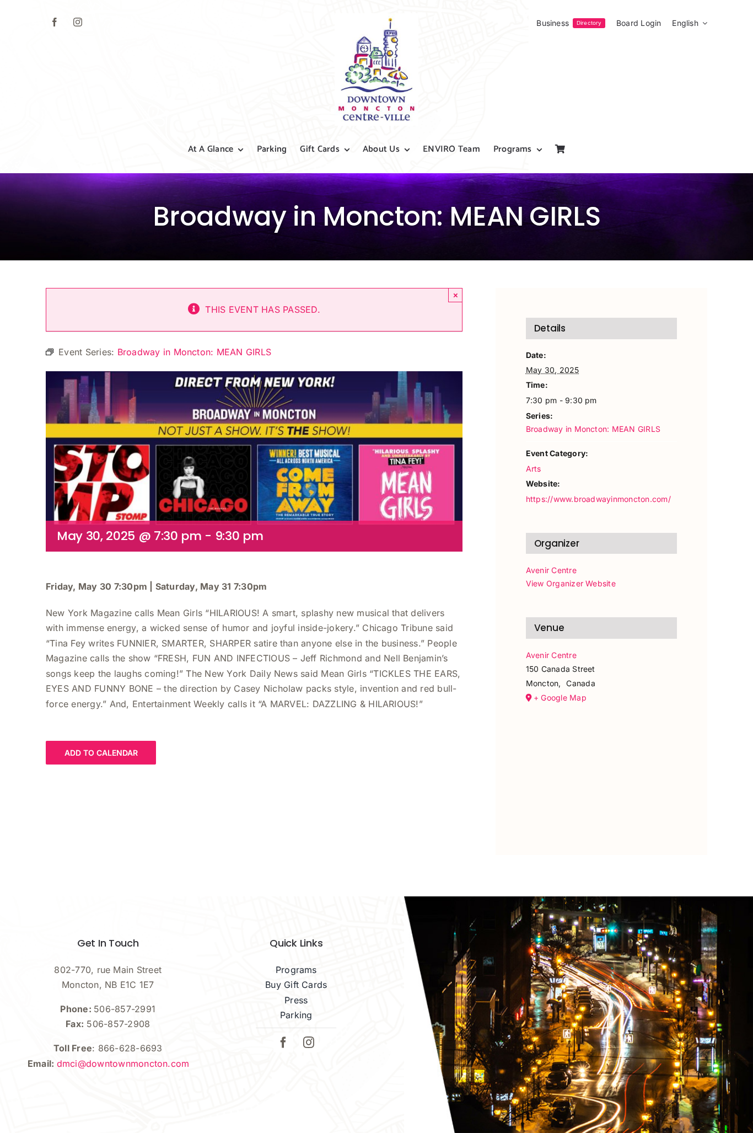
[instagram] (78, 22)
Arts (533, 468)
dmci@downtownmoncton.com (123, 1063)
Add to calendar (101, 752)
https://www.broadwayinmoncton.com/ (598, 499)
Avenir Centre (551, 570)
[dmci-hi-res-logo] (376, 17)
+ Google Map (560, 697)
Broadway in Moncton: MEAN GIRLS (593, 429)
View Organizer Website (571, 583)
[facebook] (54, 22)
